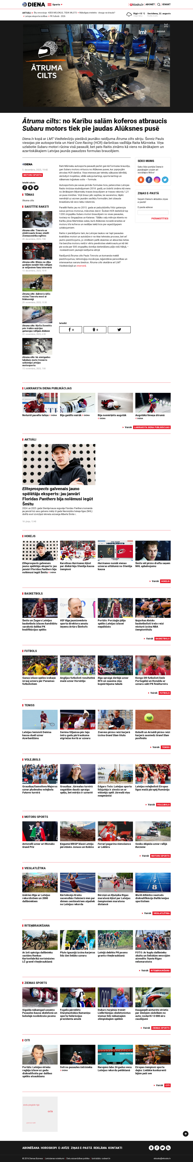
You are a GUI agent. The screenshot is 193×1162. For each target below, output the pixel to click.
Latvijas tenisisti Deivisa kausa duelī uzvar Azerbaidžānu (36, 735)
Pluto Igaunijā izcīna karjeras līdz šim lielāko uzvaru (77, 954)
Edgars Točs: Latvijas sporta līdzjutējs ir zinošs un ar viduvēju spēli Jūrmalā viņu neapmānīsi (115, 791)
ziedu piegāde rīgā (31, 1105)
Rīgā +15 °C (139, 13)
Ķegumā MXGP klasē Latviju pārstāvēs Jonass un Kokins (77, 845)
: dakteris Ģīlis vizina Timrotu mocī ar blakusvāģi (36, 297)
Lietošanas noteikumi (54, 1158)
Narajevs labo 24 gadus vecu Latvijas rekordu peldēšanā (115, 1069)
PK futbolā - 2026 (57, 16)
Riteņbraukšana (37, 925)
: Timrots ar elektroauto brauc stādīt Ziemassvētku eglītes (35, 233)
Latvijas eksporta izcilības (36, 16)
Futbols (30, 651)
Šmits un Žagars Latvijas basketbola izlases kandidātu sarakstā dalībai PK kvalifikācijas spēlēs (39, 625)
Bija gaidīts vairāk (75, 415)
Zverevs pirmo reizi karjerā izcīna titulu (114, 734)
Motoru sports (32, 175)
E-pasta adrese (145, 207)
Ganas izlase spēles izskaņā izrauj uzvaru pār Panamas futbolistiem (39, 680)
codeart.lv (106, 1158)
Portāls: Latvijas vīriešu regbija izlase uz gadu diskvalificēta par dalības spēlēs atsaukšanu (37, 1072)
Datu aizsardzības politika (78, 1158)
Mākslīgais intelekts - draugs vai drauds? (97, 13)
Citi (27, 1040)
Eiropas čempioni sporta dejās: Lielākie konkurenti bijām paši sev (150, 1070)
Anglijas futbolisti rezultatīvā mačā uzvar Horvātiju (77, 679)
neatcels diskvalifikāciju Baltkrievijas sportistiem (152, 898)
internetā (81, 265)
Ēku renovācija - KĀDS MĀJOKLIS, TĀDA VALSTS (55, 13)
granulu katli (31, 1123)
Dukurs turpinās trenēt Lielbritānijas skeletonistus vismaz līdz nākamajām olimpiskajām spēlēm (114, 1014)
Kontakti (115, 1148)
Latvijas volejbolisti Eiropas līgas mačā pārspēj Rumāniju (152, 788)
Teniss (29, 705)
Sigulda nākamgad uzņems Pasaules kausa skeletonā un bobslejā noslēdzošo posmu (39, 1012)
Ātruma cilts (28, 200)
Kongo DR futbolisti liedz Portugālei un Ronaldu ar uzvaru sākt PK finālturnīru (151, 680)
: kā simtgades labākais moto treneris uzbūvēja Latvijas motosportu (36, 361)
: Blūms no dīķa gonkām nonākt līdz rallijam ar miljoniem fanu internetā (37, 265)
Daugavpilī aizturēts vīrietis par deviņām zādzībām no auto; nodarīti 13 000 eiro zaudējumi (151, 1014)
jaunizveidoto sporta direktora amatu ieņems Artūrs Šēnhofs (74, 623)
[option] (96, 68)
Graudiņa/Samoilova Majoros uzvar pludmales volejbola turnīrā (39, 789)
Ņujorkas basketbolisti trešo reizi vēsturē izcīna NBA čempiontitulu (149, 625)
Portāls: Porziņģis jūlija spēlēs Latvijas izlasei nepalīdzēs (112, 623)
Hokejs (29, 536)
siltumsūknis (47, 1125)
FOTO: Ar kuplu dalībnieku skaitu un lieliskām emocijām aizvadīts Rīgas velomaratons (152, 957)
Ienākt (166, 4)
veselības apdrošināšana (37, 1116)
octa (50, 1111)
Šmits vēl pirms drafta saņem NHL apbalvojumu (152, 565)
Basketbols (33, 593)
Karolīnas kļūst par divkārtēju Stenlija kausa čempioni (77, 566)
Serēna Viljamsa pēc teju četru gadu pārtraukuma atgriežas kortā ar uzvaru (75, 735)
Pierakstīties (159, 218)
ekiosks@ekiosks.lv (162, 1158)
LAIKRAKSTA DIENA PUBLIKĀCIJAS (48, 388)
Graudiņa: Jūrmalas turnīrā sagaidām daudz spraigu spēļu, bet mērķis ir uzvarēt (76, 789)
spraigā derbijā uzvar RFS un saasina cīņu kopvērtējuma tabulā (113, 680)
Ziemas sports (35, 983)
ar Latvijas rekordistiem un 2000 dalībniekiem (36, 898)
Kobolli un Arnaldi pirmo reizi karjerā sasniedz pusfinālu (152, 735)
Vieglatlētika (35, 868)
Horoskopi (49, 1148)
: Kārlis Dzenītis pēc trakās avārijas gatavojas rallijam (37, 328)
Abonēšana (30, 1148)
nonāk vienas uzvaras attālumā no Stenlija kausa (115, 566)
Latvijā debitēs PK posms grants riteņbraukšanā (113, 954)
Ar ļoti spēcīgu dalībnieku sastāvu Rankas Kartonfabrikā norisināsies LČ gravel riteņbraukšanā (38, 957)
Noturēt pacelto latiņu (39, 415)
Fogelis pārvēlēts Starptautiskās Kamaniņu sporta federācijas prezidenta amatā (75, 1014)
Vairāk (128, 427)
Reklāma (100, 1148)
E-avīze (63, 1148)
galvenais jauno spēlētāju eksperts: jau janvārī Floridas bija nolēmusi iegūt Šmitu (57, 496)
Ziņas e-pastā (81, 1148)
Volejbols (32, 759)
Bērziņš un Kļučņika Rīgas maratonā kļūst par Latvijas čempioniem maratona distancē (114, 900)
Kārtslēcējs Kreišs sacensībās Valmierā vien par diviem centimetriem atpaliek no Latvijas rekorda (77, 900)
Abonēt (150, 4)
